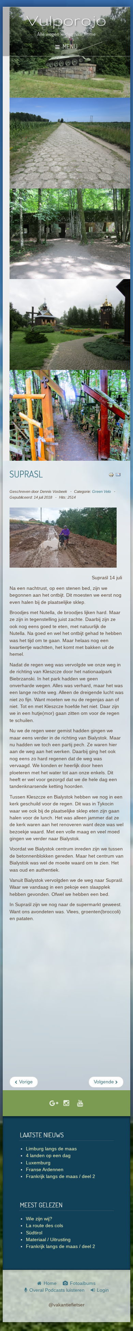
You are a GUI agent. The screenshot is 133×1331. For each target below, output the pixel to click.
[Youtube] (80, 1104)
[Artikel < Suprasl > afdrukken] (111, 474)
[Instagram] (66, 1104)
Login (103, 1290)
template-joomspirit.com (131, 1307)
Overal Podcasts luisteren (57, 1290)
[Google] (52, 1104)
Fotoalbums (82, 1283)
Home (50, 1283)
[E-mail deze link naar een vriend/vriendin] (118, 474)
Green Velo (101, 491)
